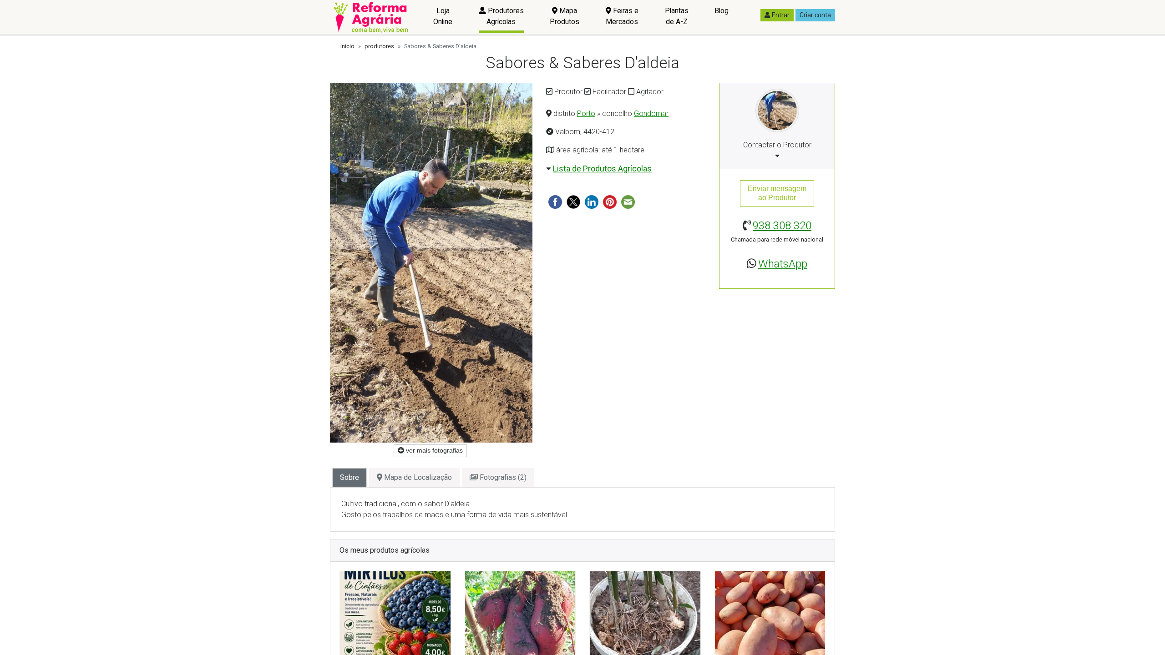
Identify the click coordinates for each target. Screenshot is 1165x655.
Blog (721, 10)
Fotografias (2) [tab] (502, 477)
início (347, 46)
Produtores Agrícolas (505, 16)
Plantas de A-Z (677, 16)
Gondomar (651, 113)
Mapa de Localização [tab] (417, 477)
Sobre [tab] (349, 477)
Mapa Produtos (564, 16)
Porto (586, 113)
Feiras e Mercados (622, 16)
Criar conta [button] (815, 15)
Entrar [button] (781, 15)
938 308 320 (782, 225)
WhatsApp (782, 263)
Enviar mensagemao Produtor (777, 193)
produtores (379, 46)
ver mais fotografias (433, 450)
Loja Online (442, 16)
